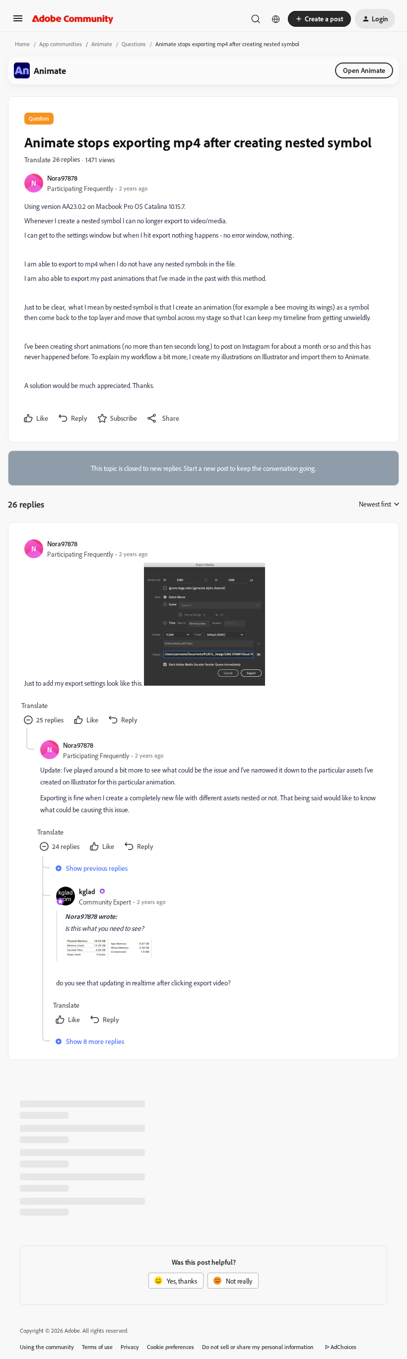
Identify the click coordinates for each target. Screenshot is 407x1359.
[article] (203, 633)
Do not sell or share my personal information (258, 1347)
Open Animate (364, 70)
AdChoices (343, 1347)
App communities (60, 44)
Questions (134, 44)
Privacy (130, 1347)
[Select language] (276, 19)
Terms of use (97, 1347)
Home (22, 44)
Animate (101, 44)
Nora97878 (62, 178)
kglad (87, 891)
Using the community (47, 1347)
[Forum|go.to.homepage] (73, 19)
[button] (18, 21)
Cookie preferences (170, 1347)
